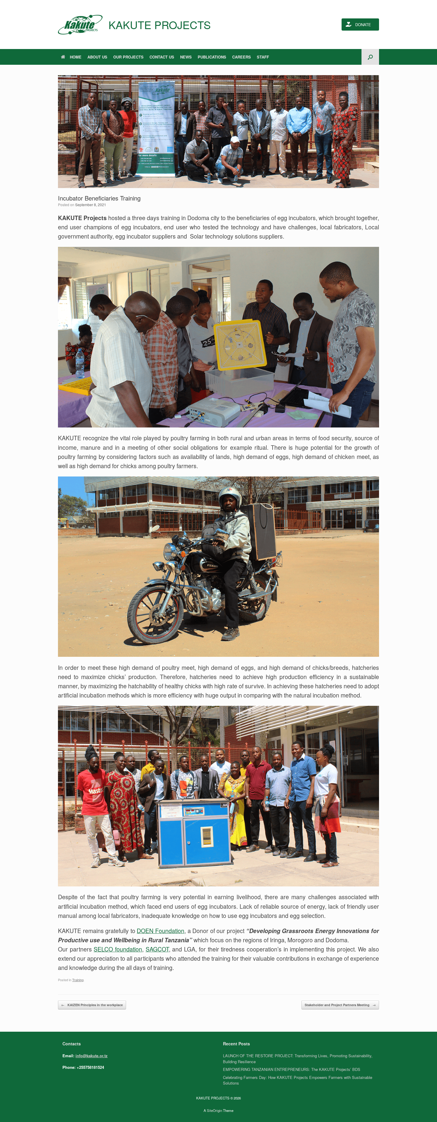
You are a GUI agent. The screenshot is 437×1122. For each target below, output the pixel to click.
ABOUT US (97, 57)
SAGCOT (157, 949)
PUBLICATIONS (212, 57)
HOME (75, 57)
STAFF (263, 57)
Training (78, 979)
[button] (370, 57)
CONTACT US (162, 57)
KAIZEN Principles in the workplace (92, 1005)
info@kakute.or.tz (92, 1055)
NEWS (186, 57)
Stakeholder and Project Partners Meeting (340, 1005)
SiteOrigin (214, 1110)
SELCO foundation (118, 949)
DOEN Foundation (160, 931)
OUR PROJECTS (128, 57)
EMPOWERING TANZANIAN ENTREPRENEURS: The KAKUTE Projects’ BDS (291, 1069)
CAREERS (241, 57)
